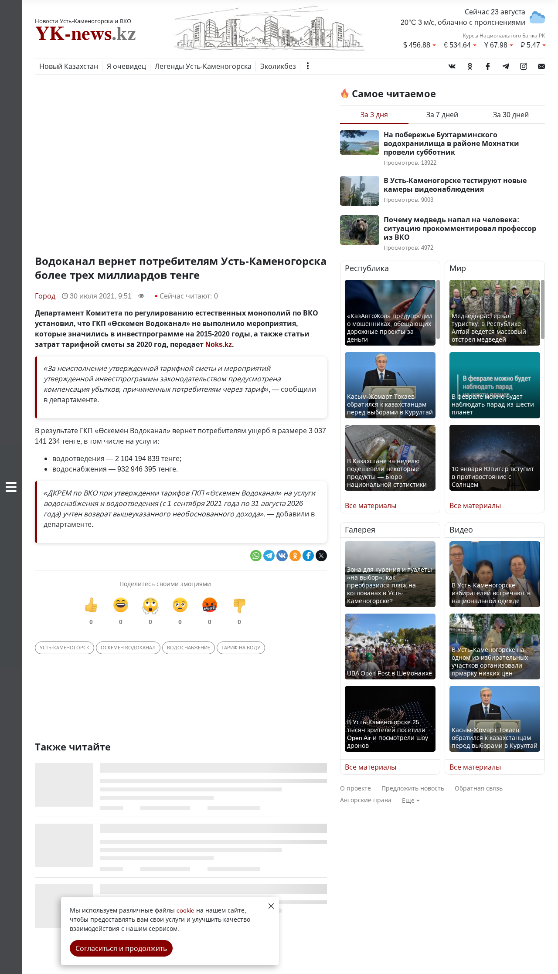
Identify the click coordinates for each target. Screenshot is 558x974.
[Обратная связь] (541, 64)
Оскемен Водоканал (128, 647)
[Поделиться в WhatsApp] (256, 555)
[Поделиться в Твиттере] (321, 555)
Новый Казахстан (68, 66)
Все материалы (370, 505)
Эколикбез (278, 66)
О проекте (355, 788)
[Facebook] (487, 64)
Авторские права (365, 800)
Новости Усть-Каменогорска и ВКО (83, 21)
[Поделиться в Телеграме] (269, 555)
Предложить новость (412, 788)
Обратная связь (479, 788)
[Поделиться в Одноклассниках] (295, 555)
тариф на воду (240, 647)
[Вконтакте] (452, 64)
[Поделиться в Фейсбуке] (308, 555)
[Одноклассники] (469, 64)
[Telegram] (505, 64)
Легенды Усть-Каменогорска (203, 66)
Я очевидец (126, 66)
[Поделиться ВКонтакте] (282, 555)
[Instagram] (523, 64)
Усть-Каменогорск (64, 647)
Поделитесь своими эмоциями (165, 584)
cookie (185, 910)
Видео (461, 530)
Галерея (360, 530)
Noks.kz (218, 344)
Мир (457, 268)
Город (45, 296)
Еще (408, 800)
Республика (367, 268)
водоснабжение (188, 647)
